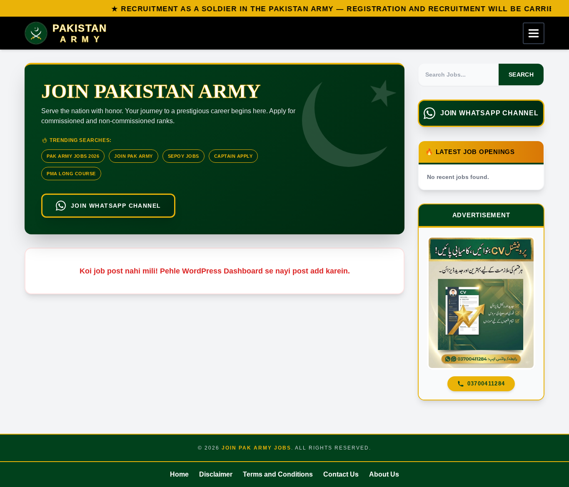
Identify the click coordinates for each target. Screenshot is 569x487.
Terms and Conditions (278, 474)
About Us (384, 474)
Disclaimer (215, 474)
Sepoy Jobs (183, 156)
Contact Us (341, 474)
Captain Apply (233, 156)
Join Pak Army (133, 156)
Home (179, 474)
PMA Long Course (71, 173)
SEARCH (521, 74)
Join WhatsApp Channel (116, 205)
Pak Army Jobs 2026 (73, 156)
